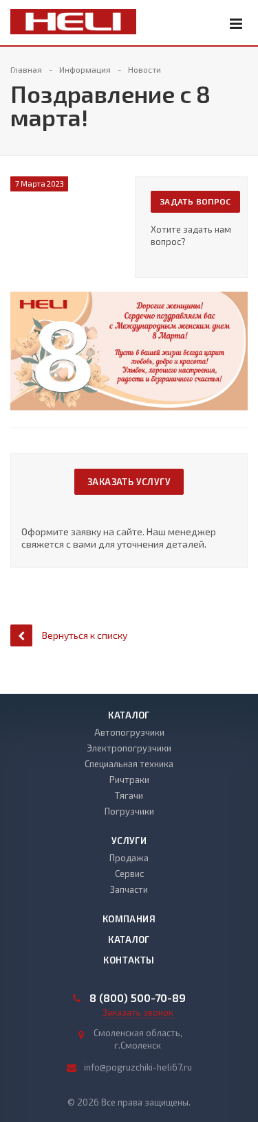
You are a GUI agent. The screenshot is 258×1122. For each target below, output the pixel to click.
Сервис (129, 873)
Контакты (128, 960)
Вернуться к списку (84, 635)
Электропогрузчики (129, 748)
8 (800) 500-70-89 (137, 998)
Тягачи (129, 795)
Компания (129, 918)
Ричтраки (129, 779)
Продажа (129, 857)
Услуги (129, 840)
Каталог (129, 715)
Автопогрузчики (129, 732)
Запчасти (129, 889)
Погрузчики (129, 811)
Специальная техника (129, 763)
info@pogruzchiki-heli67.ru (138, 1067)
